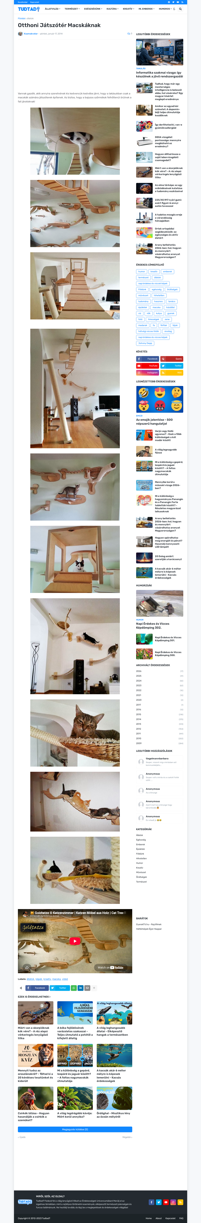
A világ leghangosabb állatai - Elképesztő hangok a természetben (112, 1031)
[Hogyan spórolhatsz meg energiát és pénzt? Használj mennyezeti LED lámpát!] (144, 541)
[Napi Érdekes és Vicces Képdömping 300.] (144, 653)
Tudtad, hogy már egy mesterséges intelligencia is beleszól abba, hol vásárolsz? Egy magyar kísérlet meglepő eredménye (169, 91)
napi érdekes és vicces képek (152, 337)
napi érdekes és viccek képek (152, 283)
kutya (159, 313)
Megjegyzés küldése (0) (75, 1129)
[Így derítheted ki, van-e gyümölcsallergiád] (144, 126)
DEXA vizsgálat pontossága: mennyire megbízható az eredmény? (168, 142)
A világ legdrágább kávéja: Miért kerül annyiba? (74, 1115)
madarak (142, 325)
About (159, 1218)
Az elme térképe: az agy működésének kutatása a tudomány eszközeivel (169, 188)
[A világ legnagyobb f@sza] (144, 451)
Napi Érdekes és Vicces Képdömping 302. (152, 625)
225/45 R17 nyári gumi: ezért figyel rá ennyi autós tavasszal (168, 202)
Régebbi (126, 1137)
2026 (159, 671)
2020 (159, 700)
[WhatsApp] (74, 988)
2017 (159, 705)
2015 (159, 714)
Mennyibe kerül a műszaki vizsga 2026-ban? (167, 485)
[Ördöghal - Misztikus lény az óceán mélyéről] (114, 1098)
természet (143, 277)
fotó (140, 319)
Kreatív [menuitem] (127, 9)
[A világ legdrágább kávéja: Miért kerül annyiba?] (75, 1098)
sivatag (168, 331)
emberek (167, 271)
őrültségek (172, 289)
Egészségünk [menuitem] (92, 9)
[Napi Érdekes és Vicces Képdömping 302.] (159, 603)
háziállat (170, 307)
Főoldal (21, 18)
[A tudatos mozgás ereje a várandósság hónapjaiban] (144, 217)
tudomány (143, 301)
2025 (159, 676)
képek (39, 979)
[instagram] (173, 1202)
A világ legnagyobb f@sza (166, 451)
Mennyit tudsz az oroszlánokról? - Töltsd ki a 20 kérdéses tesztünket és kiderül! (35, 1075)
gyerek (170, 313)
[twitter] (173, 2)
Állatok (139, 835)
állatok (30, 18)
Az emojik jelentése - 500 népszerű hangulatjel (154, 421)
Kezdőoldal (22, 2)
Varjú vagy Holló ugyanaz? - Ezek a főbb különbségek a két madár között (168, 436)
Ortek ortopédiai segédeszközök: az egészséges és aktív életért (166, 233)
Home (149, 1218)
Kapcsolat (34, 2)
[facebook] (169, 2)
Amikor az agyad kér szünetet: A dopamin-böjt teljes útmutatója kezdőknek (167, 111)
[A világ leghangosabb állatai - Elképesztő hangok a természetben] (114, 1013)
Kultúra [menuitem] (112, 9)
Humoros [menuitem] (164, 9)
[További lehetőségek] (94, 988)
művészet (143, 295)
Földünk (142, 289)
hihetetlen (159, 295)
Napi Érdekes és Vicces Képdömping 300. (168, 654)
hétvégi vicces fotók (148, 331)
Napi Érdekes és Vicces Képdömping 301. (168, 639)
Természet (141, 881)
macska (56, 979)
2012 (159, 729)
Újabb (22, 1137)
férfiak (163, 325)
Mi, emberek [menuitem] (146, 9)
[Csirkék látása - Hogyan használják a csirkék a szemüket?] (35, 1098)
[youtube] (178, 2)
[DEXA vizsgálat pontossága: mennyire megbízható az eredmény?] (144, 141)
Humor (139, 863)
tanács (171, 301)
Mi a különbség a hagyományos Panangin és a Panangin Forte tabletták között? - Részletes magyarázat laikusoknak (169, 504)
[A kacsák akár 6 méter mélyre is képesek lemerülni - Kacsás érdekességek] (114, 1055)
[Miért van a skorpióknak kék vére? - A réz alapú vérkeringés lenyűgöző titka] (35, 1013)
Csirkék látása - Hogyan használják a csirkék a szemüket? (33, 1117)
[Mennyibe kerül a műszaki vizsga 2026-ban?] (144, 485)
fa (154, 325)
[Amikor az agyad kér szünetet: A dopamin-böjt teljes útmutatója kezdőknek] (144, 110)
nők (148, 313)
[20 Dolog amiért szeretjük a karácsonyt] (144, 558)
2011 (159, 733)
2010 (159, 738)
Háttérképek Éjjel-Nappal (148, 929)
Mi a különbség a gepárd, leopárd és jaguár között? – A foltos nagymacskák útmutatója (74, 1075)
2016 (159, 709)
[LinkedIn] (81, 988)
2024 (159, 680)
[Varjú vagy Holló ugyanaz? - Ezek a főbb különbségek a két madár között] (144, 435)
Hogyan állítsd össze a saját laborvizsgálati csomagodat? (167, 157)
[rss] (182, 2)
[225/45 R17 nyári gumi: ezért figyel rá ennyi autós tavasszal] (144, 203)
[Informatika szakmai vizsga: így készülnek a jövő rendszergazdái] (159, 52)
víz (139, 313)
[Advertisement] (75, 66)
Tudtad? (46, 1218)
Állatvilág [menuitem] (51, 9)
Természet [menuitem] (71, 9)
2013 (159, 724)
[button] (174, 9)
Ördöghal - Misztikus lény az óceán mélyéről (113, 1115)
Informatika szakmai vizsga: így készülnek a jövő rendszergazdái (159, 74)
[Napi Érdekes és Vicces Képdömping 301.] (144, 639)
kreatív (47, 979)
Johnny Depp (145, 343)
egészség (156, 289)
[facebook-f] (151, 1202)
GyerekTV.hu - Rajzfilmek (148, 924)
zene (167, 319)
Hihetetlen (141, 858)
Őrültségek (141, 877)
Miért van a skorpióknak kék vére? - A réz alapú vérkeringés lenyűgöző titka (33, 1033)
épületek (142, 307)
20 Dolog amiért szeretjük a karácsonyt (168, 558)
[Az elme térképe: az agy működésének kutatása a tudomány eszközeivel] (144, 188)
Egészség (141, 839)
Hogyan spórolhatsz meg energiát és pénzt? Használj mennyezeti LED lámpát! (168, 542)
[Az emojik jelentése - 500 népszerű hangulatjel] (159, 399)
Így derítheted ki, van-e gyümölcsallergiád (168, 126)
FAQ (181, 1218)
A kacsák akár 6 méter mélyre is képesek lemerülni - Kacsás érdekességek (111, 1075)
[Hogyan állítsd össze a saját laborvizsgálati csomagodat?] (144, 157)
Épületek (140, 849)
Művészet (141, 872)
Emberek (140, 844)
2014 (159, 719)
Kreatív (139, 867)
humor (141, 271)
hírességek (153, 319)
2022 (159, 690)
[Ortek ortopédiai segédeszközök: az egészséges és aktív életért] (144, 232)
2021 (159, 695)
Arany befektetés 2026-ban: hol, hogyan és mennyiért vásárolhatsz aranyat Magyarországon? (168, 251)
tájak (175, 325)
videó (65, 979)
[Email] (87, 988)
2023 (159, 685)
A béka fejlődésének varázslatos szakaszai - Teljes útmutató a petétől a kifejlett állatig (75, 1033)
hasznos (158, 301)
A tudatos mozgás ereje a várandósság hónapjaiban (168, 217)
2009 (159, 743)
